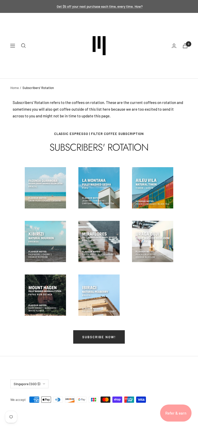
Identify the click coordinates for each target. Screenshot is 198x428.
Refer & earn (175, 413)
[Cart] (185, 45)
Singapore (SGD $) (27, 384)
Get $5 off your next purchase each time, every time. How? (100, 6)
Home (14, 88)
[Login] (174, 46)
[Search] (23, 45)
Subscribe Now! (99, 337)
